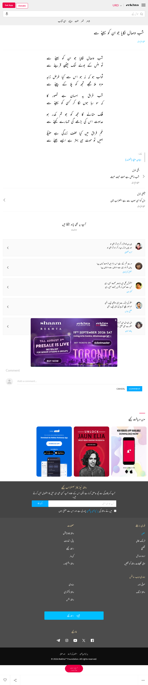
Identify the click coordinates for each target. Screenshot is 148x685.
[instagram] (67, 640)
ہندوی (71, 584)
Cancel (121, 388)
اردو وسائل (140, 555)
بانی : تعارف (69, 540)
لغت (77, 21)
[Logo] (132, 5)
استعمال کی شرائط (72, 654)
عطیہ (143, 533)
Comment (134, 388)
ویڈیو (70, 21)
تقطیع (143, 548)
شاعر (88, 21)
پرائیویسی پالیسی (93, 510)
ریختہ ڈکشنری (69, 592)
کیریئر (72, 555)
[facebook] (92, 640)
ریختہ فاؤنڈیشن (68, 533)
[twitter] (84, 640)
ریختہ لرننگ (140, 592)
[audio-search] (7, 14)
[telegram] (58, 640)
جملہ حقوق (62, 654)
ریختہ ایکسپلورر (68, 563)
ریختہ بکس (70, 599)
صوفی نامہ (141, 584)
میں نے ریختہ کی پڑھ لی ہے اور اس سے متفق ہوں (85, 510)
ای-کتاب (62, 21)
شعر (82, 21)
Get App (9, 5)
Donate (22, 5)
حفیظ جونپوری (141, 41)
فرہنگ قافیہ (140, 540)
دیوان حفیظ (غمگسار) (133, 159)
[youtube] (75, 640)
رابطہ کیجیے (70, 548)
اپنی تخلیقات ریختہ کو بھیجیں (134, 563)
